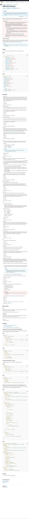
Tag (7, 243)
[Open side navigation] (1, 4)
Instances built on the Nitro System (9, 150)
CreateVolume (5, 475)
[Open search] (27, 2)
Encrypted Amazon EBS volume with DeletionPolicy (10, 325)
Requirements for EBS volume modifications (18, 33)
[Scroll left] (5, 2)
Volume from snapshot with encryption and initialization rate (11, 327)
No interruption (9, 190)
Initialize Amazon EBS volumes (14, 275)
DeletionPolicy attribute (19, 41)
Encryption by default (13, 131)
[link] (15, 4)
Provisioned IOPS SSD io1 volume (8, 326)
